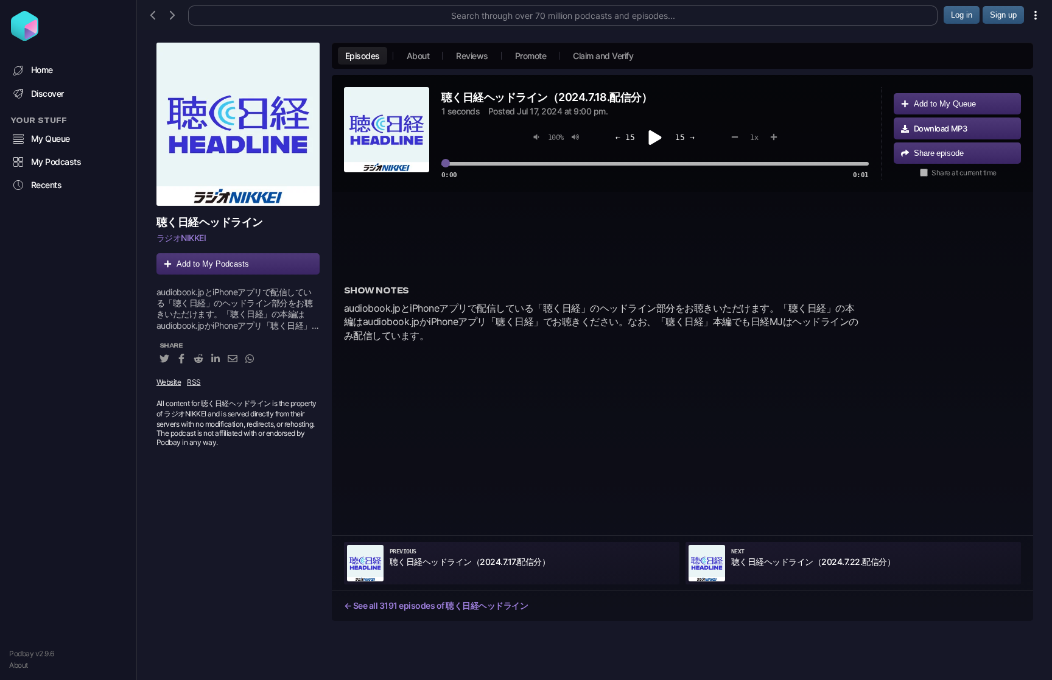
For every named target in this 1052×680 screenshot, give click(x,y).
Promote (531, 56)
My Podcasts (56, 161)
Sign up (1003, 14)
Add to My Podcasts (213, 263)
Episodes (362, 56)
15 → (685, 137)
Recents (46, 185)
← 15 (625, 137)
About (18, 665)
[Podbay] (24, 37)
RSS (194, 382)
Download (940, 128)
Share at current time (964, 172)
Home (42, 70)
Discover (47, 93)
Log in (961, 14)
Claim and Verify (603, 56)
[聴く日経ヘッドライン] (238, 124)
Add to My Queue (945, 103)
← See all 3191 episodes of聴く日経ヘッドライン (436, 605)
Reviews (472, 56)
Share (939, 153)
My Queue (50, 138)
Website (168, 382)
